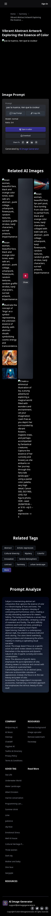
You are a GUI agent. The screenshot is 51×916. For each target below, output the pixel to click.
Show (25, 282)
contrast (8, 564)
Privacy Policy (11, 756)
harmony (23, 14)
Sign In (45, 3)
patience (9, 821)
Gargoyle (9, 873)
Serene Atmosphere (28, 559)
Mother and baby (12, 861)
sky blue (8, 826)
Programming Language (14, 803)
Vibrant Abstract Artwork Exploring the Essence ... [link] (25, 18)
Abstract (8, 548)
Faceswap (32, 741)
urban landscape (37, 564)
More (6, 570)
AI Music (9, 732)
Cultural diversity (11, 553)
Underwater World (13, 780)
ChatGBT (9, 741)
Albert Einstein (11, 792)
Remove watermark (36, 737)
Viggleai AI (10, 746)
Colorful (40, 553)
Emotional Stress (12, 832)
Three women (11, 850)
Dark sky (9, 855)
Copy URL (36, 113)
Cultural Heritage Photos (14, 844)
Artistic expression (25, 548)
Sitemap (8, 737)
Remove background (37, 727)
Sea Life (8, 774)
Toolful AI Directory (13, 751)
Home (13, 14)
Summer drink (11, 809)
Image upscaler (34, 732)
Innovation (9, 559)
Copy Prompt (17, 113)
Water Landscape (12, 786)
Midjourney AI (11, 727)
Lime (7, 815)
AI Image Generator (29, 148)
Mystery (28, 553)
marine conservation (14, 798)
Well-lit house (11, 838)
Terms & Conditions (13, 760)
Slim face (9, 867)
